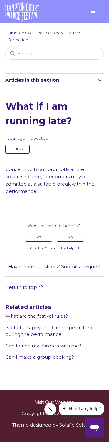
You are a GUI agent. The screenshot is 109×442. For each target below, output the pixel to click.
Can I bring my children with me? (43, 346)
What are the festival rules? (36, 316)
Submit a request (81, 267)
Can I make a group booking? (39, 357)
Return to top (21, 287)
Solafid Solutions (78, 425)
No (70, 237)
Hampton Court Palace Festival (36, 32)
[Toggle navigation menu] (93, 11)
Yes (38, 237)
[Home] (22, 11)
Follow (17, 149)
